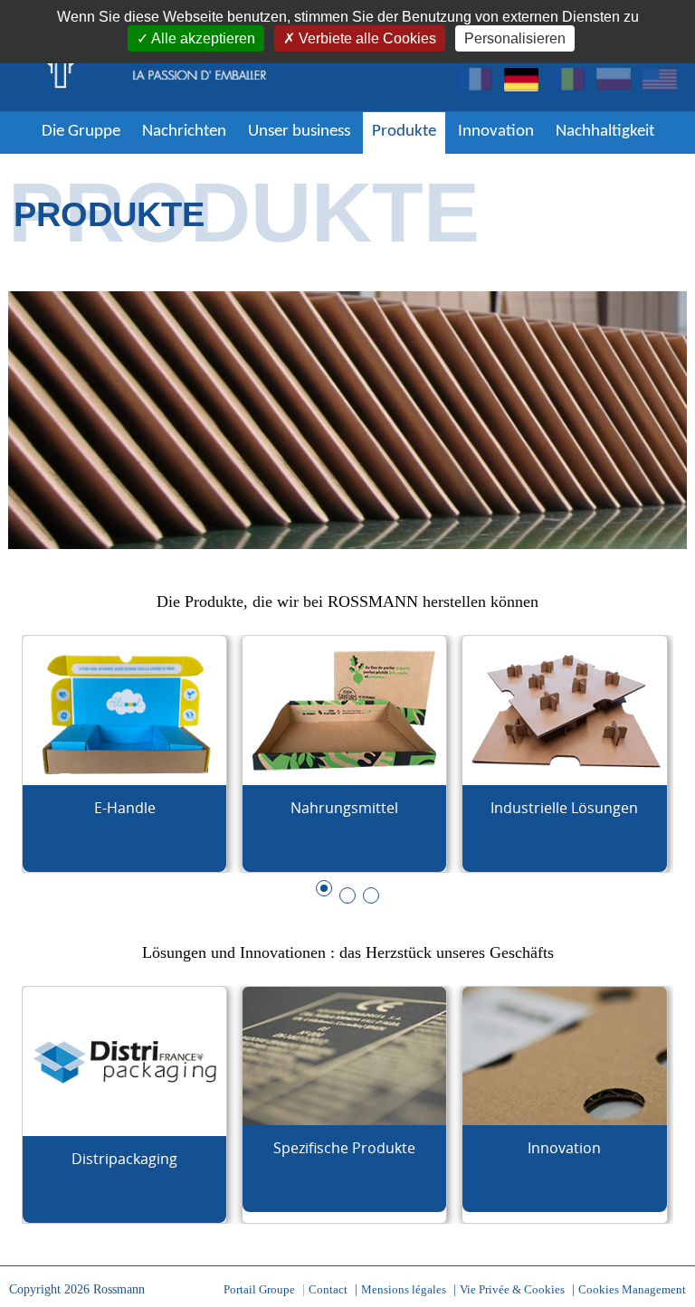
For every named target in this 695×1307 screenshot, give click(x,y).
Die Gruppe (81, 132)
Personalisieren (515, 38)
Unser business (299, 132)
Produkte (404, 132)
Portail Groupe (259, 1289)
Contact (328, 1289)
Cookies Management (632, 1289)
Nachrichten (184, 132)
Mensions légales (403, 1289)
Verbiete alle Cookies (367, 38)
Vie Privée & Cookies (512, 1289)
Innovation (496, 132)
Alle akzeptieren (203, 38)
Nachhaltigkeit (605, 132)
